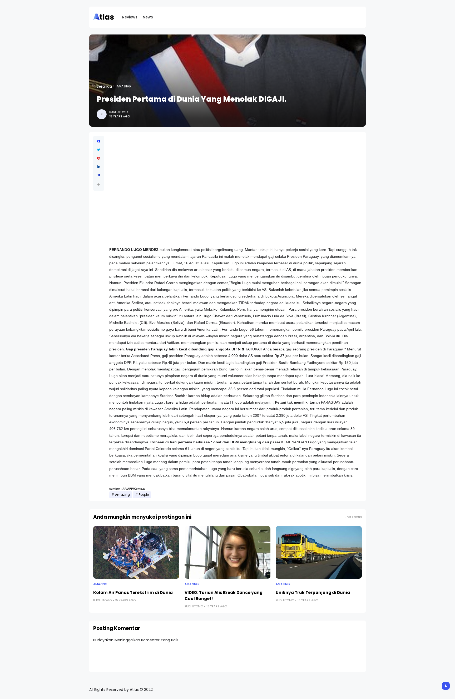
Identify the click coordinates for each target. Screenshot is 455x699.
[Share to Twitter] (98, 149)
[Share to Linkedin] (98, 166)
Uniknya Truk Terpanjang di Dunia (313, 592)
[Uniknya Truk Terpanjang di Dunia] (319, 552)
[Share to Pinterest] (98, 158)
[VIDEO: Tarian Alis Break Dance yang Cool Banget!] (228, 552)
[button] (98, 184)
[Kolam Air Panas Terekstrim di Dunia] (136, 552)
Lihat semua (353, 517)
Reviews (129, 17)
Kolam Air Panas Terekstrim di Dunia (133, 592)
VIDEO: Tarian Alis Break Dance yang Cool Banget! (224, 595)
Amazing (124, 86)
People (144, 495)
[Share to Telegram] (98, 175)
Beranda (104, 86)
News (148, 17)
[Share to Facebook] (98, 141)
